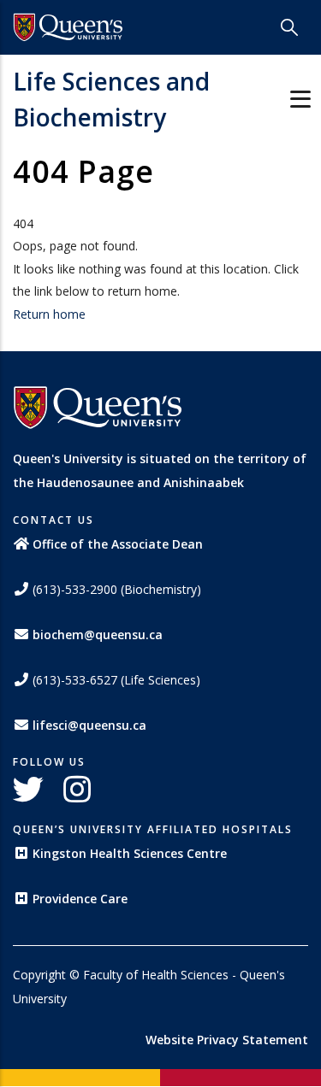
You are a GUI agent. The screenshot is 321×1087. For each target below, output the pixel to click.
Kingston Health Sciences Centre (130, 853)
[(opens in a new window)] (68, 27)
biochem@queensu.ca (98, 634)
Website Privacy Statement (227, 1039)
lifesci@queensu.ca (89, 725)
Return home (49, 314)
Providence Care (80, 898)
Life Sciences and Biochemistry (111, 99)
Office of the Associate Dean (118, 544)
